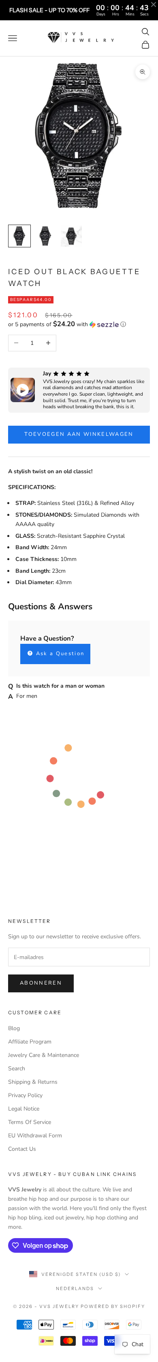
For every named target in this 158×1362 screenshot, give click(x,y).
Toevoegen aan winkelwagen (79, 434)
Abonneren (41, 983)
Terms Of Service (29, 1122)
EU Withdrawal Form (35, 1135)
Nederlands (75, 1288)
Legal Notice (23, 1109)
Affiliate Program (29, 1042)
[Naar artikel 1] (19, 236)
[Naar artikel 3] (71, 236)
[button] (79, 324)
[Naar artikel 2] (45, 236)
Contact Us (22, 1149)
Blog (14, 1028)
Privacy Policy (25, 1095)
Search (16, 1068)
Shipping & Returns (33, 1082)
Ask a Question (59, 653)
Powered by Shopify (113, 1306)
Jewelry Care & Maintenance (43, 1055)
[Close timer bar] (153, 4)
